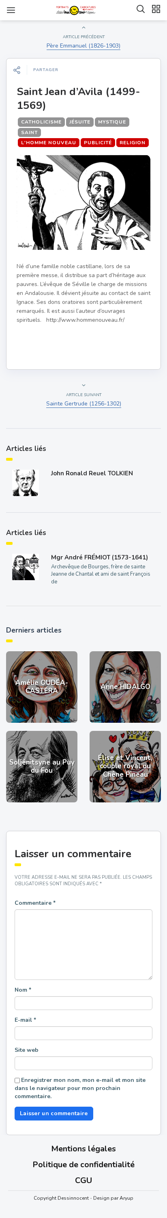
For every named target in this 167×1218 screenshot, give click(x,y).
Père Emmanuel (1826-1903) (83, 46)
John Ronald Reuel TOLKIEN (92, 473)
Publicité (98, 142)
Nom (23, 990)
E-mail (25, 1020)
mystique (112, 122)
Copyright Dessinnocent (61, 1198)
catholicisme (41, 122)
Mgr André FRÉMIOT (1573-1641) (99, 557)
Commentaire (35, 903)
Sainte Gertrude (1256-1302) (83, 403)
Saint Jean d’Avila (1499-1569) (78, 99)
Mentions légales (83, 1148)
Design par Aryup (113, 1198)
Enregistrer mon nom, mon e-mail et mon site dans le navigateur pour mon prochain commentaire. (80, 1088)
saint (29, 132)
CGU (83, 1180)
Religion (133, 142)
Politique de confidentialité (83, 1164)
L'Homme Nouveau (48, 142)
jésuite (79, 122)
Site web (27, 1050)
